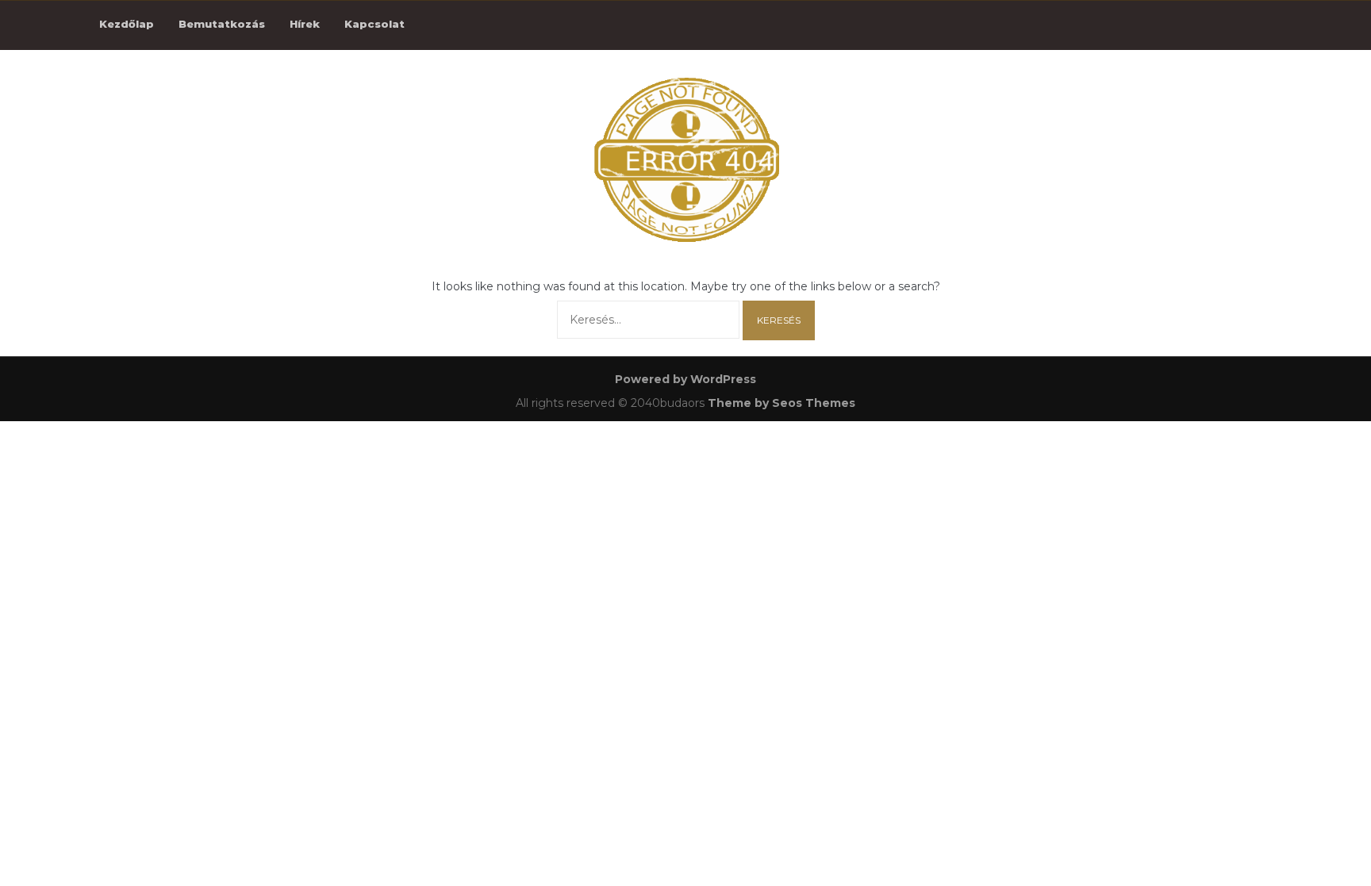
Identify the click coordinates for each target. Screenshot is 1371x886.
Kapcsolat (374, 23)
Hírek (305, 23)
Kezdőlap (126, 23)
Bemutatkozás (222, 23)
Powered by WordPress (685, 379)
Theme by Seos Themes (781, 403)
